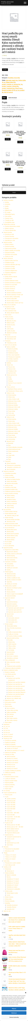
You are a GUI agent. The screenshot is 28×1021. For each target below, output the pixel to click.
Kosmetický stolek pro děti (13, 525)
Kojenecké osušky (11, 576)
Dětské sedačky (11, 495)
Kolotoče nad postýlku (12, 483)
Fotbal (9, 453)
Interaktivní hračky (11, 499)
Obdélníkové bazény (13, 353)
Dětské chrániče (9, 897)
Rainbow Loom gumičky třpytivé (16, 694)
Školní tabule (8, 722)
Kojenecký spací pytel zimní (15, 612)
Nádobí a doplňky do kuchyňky (12, 250)
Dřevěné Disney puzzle (12, 831)
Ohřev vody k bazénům (14, 355)
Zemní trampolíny (11, 469)
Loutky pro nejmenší (10, 778)
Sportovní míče (12, 373)
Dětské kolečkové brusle (14, 449)
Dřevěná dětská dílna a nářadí (12, 226)
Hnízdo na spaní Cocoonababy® (15, 594)
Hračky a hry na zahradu (10, 304)
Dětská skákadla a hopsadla (15, 447)
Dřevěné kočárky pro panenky (14, 746)
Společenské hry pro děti (13, 843)
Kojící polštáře (10, 654)
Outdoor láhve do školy (12, 710)
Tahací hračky (10, 505)
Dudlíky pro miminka (13, 634)
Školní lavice (8, 704)
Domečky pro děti (9, 234)
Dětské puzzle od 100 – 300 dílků (15, 827)
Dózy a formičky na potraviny (14, 628)
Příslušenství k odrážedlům (13, 889)
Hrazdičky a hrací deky (14, 78)
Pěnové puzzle (8, 794)
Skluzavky (6, 847)
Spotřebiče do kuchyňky (11, 254)
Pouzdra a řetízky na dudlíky (15, 636)
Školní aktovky (10, 714)
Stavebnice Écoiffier (10, 268)
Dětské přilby (8, 899)
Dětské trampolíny (11, 463)
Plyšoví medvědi (9, 786)
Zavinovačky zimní (12, 622)
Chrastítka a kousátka (10, 473)
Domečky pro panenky (10, 740)
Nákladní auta (8, 210)
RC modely (7, 212)
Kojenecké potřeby (8, 547)
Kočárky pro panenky (10, 744)
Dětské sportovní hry (12, 375)
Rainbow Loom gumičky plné (15, 688)
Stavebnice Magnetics (10, 272)
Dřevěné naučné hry (10, 286)
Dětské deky (10, 590)
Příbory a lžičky (12, 646)
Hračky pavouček (7, 2)
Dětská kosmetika (11, 574)
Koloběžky (7, 903)
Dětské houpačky (11, 308)
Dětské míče (10, 365)
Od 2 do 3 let (7, 730)
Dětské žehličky (10, 539)
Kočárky (9, 570)
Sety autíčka (8, 216)
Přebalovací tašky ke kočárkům (13, 668)
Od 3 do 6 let (7, 732)
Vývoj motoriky (10, 507)
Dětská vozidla (8, 891)
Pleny (8, 664)
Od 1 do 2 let (7, 726)
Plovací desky (11, 411)
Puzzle (6, 796)
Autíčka (7, 202)
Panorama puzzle (11, 800)
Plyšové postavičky (10, 784)
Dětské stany (11, 397)
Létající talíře (11, 455)
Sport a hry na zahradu (10, 345)
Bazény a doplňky (11, 347)
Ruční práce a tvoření (10, 702)
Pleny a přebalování (10, 660)
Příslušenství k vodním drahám (13, 863)
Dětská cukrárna (9, 244)
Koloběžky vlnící (10, 909)
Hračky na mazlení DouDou (13, 479)
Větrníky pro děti (12, 437)
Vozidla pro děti (7, 867)
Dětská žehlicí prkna (12, 529)
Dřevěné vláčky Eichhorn (13, 300)
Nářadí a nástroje (9, 228)
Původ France (18, 88)
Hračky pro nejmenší (9, 471)
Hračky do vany (9, 485)
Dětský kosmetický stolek (11, 523)
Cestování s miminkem (11, 561)
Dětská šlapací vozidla (12, 893)
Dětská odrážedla (9, 873)
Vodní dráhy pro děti (10, 865)
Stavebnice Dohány (10, 266)
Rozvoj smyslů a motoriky (11, 493)
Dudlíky (8, 630)
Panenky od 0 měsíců (12, 758)
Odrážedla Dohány (8, 736)
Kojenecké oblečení (10, 598)
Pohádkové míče (12, 371)
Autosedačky (10, 564)
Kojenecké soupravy (12, 604)
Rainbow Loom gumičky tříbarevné (16, 692)
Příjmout (14, 1008)
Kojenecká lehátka (11, 596)
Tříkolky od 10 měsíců (10, 855)
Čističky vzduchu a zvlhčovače (14, 553)
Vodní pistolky (11, 415)
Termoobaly (11, 650)
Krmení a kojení (9, 624)
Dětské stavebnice (8, 258)
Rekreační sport (11, 441)
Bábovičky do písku (11, 321)
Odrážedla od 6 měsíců (12, 885)
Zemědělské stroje (9, 222)
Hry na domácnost (9, 527)
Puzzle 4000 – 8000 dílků (13, 812)
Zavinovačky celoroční (13, 618)
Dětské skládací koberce (13, 829)
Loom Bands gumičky (10, 674)
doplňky (14, 58)
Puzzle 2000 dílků (11, 807)
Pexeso (8, 841)
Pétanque (10, 381)
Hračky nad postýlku (12, 481)
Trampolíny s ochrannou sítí (14, 467)
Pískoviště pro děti (11, 339)
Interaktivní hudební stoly (11, 489)
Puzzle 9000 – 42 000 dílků (13, 817)
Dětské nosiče (10, 565)
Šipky (9, 459)
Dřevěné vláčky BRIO (12, 298)
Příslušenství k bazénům (14, 357)
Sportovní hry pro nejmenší (15, 383)
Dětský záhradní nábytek (13, 313)
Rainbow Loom (10, 676)
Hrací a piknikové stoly (10, 310)
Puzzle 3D (9, 811)
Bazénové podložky (13, 349)
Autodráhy (7, 204)
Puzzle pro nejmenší (12, 503)
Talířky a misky (12, 648)
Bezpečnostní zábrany (12, 551)
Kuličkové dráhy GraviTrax (11, 260)
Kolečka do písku (11, 325)
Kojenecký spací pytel (12, 606)
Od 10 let (6, 728)
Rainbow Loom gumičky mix (15, 684)
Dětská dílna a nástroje (9, 224)
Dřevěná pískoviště (11, 337)
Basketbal (10, 443)
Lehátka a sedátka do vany (13, 578)
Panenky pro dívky (9, 754)
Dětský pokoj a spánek (10, 586)
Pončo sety (11, 413)
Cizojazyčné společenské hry (14, 837)
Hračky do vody (10, 393)
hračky (8, 58)
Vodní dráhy (6, 861)
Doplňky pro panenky (10, 742)
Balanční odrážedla (11, 875)
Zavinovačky (10, 616)
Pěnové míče (11, 367)
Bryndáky (10, 640)
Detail (5, 69)
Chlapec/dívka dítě (10, 82)
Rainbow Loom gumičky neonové (16, 686)
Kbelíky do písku (11, 322)
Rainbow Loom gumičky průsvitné (16, 690)
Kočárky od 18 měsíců (12, 748)
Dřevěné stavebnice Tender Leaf (15, 294)
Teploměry (9, 582)
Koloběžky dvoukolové (12, 905)
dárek (20, 62)
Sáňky (9, 457)
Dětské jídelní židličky (12, 626)
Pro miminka (7, 790)
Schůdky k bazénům (13, 359)
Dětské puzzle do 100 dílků (13, 825)
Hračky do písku (9, 317)
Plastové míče (11, 369)
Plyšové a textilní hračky (11, 780)
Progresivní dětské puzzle (13, 833)
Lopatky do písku (11, 331)
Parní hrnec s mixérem (12, 656)
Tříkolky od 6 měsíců (10, 859)
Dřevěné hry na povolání (11, 284)
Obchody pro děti (11, 521)
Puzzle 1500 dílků (11, 804)
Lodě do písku (10, 329)
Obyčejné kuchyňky (10, 252)
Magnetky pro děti (9, 700)
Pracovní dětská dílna (10, 230)
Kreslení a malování (10, 672)
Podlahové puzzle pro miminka (12, 491)
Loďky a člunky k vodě (13, 399)
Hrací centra (8, 314)
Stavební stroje (9, 218)
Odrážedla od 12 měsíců (13, 881)
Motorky (9, 877)
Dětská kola (8, 869)
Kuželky (10, 379)
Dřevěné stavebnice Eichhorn (14, 292)
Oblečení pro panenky (10, 752)
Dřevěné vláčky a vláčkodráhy (12, 296)
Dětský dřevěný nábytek (11, 276)
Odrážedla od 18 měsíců (13, 883)
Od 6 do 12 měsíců (8, 734)
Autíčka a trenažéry (8, 200)
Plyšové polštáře (9, 782)
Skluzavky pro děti (9, 851)
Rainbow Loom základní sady (14, 698)
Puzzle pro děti (8, 823)
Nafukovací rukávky (13, 409)
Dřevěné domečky (9, 236)
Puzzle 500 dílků (11, 815)
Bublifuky (9, 363)
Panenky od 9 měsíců (12, 768)
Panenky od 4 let (11, 766)
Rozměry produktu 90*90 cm (9, 90)
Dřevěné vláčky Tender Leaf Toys (15, 302)
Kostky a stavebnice (12, 501)
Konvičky (9, 327)
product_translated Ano (8, 88)
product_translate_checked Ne (10, 86)
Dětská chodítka (9, 475)
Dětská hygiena (9, 572)
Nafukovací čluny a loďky (14, 401)
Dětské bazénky (12, 395)
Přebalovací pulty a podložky (14, 666)
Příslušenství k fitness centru (15, 391)
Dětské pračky (10, 531)
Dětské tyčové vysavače (13, 533)
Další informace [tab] (12, 97)
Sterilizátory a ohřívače (12, 658)
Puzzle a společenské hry (10, 792)
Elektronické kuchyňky (10, 248)
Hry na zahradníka (9, 545)
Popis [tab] (4, 97)
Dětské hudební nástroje (11, 511)
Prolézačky (7, 341)
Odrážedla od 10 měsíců (13, 879)
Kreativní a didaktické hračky (11, 670)
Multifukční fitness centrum (15, 389)
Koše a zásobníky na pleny (13, 662)
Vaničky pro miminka (12, 584)
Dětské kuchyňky (8, 242)
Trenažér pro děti (9, 220)
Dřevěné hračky (7, 274)
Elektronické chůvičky (12, 557)
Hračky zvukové (10, 497)
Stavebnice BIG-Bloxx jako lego (12, 264)
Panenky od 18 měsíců (12, 760)
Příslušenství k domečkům (11, 238)
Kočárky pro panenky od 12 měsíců (15, 750)
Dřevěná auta (8, 278)
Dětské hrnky (11, 642)
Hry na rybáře (8, 541)
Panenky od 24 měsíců (12, 762)
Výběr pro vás (7, 911)
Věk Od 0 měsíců (8, 92)
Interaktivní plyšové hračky (11, 776)
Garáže (7, 206)
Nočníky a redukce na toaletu (14, 580)
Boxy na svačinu (11, 708)
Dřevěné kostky (10, 290)
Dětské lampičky (11, 555)
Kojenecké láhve (11, 652)
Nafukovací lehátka (13, 405)
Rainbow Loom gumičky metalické (16, 682)
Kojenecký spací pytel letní (14, 610)
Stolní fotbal (10, 845)
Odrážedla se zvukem (12, 887)
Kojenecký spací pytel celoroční (16, 608)
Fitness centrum (11, 387)
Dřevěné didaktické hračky (11, 280)
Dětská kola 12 (10, 871)
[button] (25, 992)
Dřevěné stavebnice (10, 288)
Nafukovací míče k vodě (14, 407)
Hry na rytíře (8, 543)
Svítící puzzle (10, 821)
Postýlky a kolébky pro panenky (13, 770)
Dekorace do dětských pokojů (14, 588)
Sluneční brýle (10, 614)
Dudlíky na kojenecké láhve (15, 632)
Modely (7, 208)
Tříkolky (5, 853)
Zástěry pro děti (9, 256)
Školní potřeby (8, 706)
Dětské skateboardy (13, 451)
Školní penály (10, 716)
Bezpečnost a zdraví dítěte (11, 549)
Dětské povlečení (11, 592)
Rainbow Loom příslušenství (14, 696)
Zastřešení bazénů (13, 361)
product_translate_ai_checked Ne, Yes (12, 84)
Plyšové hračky (7, 774)
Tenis (9, 385)
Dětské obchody (9, 517)
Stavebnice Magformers (11, 270)
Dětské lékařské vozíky (10, 513)
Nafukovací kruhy (12, 403)
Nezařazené (6, 724)
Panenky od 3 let (11, 764)
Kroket (9, 377)
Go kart (8, 895)
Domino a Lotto (10, 839)
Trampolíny (8, 461)
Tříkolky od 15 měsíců (10, 857)
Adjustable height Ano (12, 80)
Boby (9, 445)
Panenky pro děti (8, 738)
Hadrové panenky (11, 756)
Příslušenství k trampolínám (14, 465)
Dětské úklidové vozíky (12, 535)
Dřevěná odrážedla (9, 901)
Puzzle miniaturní (11, 819)
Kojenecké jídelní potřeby (13, 638)
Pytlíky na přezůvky (11, 712)
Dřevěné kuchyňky (9, 246)
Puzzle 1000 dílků (11, 802)
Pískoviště (7, 335)
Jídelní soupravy (12, 644)
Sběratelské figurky (10, 214)
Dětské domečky (8, 232)
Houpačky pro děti (9, 306)
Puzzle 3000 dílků (11, 808)
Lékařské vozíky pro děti (13, 515)
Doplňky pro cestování (12, 568)
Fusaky (8, 600)
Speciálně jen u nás (10, 240)
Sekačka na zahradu (12, 333)
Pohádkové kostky (9, 262)
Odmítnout (14, 1013)
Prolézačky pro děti (11, 343)
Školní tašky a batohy (12, 718)
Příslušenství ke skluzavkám (12, 849)
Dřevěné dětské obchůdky (13, 519)
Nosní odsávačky (11, 560)
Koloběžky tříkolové (11, 907)
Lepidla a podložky (11, 798)
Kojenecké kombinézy (12, 602)
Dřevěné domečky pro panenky (13, 282)
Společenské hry (9, 835)
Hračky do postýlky (9, 477)
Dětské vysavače (11, 537)
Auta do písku (10, 318)
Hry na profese (7, 509)
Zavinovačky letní (12, 620)
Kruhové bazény (12, 351)
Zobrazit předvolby (14, 1017)
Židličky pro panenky (10, 772)
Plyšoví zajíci (8, 788)
